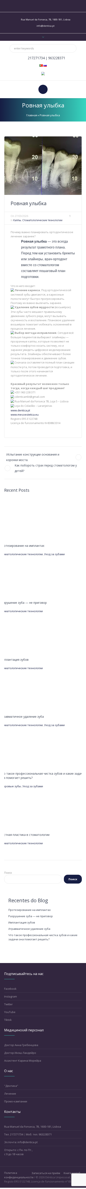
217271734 (37, 58)
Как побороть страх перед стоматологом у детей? (46, 468)
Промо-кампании (15, 1101)
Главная (31, 115)
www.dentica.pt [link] (20, 410)
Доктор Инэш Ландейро (20, 1053)
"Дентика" (11, 1086)
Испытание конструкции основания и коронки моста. (32, 457)
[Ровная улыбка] (43, 165)
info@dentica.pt (45, 25)
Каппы (17, 220)
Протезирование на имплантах (22, 546)
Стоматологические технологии (42, 220)
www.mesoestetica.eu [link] (25, 414)
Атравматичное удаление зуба (22, 717)
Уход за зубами (54, 554)
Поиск (8, 873)
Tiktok (8, 1020)
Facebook (10, 989)
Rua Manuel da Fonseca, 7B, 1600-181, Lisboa (32, 1126)
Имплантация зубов (14, 660)
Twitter (8, 1004)
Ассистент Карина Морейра (22, 1060)
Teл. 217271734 (14, 1134)
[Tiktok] (33, 6)
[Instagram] (43, 6)
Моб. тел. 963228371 (39, 1134)
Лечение (10, 1093)
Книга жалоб (72, 1173)
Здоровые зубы (10, 786)
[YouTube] (52, 6)
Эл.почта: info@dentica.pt (21, 1142)
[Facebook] (38, 6)
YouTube (9, 1012)
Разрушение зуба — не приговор (23, 603)
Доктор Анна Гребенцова (21, 1045)
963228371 (56, 58)
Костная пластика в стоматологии (24, 835)
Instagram (10, 996)
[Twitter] (47, 6)
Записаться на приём (46, 1173)
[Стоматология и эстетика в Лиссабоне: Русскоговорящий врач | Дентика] (43, 73)
